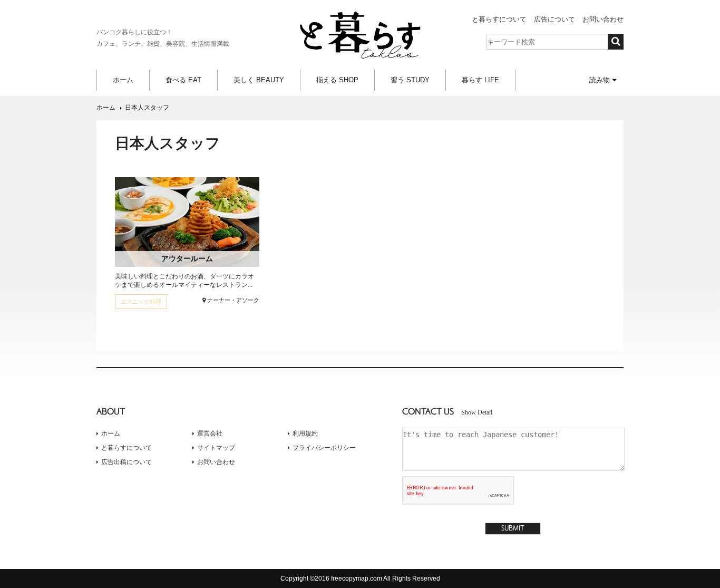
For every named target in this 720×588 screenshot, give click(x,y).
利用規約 (305, 433)
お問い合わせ (603, 19)
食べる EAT (183, 80)
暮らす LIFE (480, 80)
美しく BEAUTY (258, 80)
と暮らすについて (499, 19)
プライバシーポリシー (324, 447)
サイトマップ (216, 447)
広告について (554, 19)
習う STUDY (410, 80)
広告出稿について (126, 462)
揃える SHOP (337, 80)
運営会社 (209, 433)
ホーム (123, 80)
